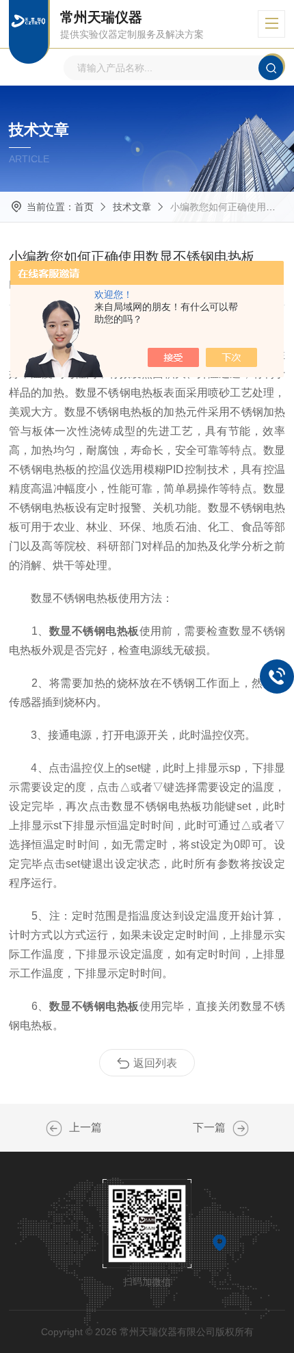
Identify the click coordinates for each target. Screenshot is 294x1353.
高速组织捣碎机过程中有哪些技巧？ (240, 1128)
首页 (84, 206)
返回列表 (155, 1063)
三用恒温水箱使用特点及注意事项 (54, 1128)
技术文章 (132, 206)
